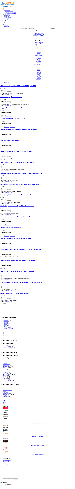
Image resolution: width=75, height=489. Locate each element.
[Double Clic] (3, 334)
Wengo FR (5, 377)
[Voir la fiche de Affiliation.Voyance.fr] (5, 441)
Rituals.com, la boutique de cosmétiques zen (18, 86)
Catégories (52, 28)
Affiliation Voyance (38, 45)
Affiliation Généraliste (39, 42)
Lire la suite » (12, 94)
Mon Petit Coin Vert (6, 349)
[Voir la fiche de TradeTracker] (5, 415)
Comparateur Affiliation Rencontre (37, 454)
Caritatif (38, 54)
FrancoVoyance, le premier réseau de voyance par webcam (18, 260)
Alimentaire (39, 47)
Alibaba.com (5, 358)
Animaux (38, 48)
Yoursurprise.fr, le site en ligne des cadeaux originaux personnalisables (21, 173)
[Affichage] (3, 332)
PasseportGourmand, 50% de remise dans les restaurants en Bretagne (21, 249)
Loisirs (38, 69)
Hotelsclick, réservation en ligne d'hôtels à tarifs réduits (17, 206)
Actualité (4, 462)
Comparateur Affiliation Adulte (37, 436)
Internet (38, 65)
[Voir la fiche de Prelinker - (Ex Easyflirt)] (5, 450)
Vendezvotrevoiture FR (7, 374)
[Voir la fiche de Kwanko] (5, 410)
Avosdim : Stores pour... (7, 345)
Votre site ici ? (5, 473)
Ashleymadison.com (6, 361)
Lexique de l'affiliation (7, 464)
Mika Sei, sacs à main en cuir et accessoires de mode (16, 151)
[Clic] (3, 333)
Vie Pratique (38, 79)
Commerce (39, 57)
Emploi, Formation (38, 58)
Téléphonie (39, 76)
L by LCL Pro (5, 360)
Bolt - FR (4, 376)
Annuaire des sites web (7, 468)
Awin (6, 20)
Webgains (7, 16)
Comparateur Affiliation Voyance (37, 445)
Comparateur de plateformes (10, 13)
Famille (38, 59)
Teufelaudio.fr (5, 389)
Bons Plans (39, 52)
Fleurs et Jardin (38, 61)
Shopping (38, 74)
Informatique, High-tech (38, 64)
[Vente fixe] (3, 336)
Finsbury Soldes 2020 (7, 348)
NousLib (4, 395)
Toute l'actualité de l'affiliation (10, 23)
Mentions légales (17, 486)
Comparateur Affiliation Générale (37, 423)
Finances (38, 60)
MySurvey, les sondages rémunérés (10, 227)
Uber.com (4, 391)
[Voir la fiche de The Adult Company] (5, 430)
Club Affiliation (6, 321)
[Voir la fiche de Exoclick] (5, 428)
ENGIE (4, 381)
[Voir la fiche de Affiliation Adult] (5, 426)
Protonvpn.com (5, 393)
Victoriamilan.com (6, 364)
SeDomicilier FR (6, 379)
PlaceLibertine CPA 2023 (7, 390)
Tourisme (38, 77)
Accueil (1, 82)
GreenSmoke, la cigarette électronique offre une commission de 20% (21, 282)
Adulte (4, 401)
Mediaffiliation (8, 17)
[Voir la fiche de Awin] (5, 406)
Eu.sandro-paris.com (6, 394)
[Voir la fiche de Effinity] (5, 412)
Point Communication (5, 486)
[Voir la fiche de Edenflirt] (5, 448)
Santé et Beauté (39, 73)
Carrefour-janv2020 (6, 346)
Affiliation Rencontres (39, 44)
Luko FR (4, 375)
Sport (39, 75)
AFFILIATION (7, 10)
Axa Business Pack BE (7, 380)
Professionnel (38, 71)
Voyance (38, 80)
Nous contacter (24, 486)
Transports (39, 78)
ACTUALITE (6, 14)
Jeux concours (38, 67)
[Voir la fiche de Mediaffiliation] (5, 417)
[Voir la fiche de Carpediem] (5, 432)
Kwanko (6, 19)
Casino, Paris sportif (38, 55)
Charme (38, 56)
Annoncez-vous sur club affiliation (9, 474)
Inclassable (39, 63)
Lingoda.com (5, 367)
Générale (4, 400)
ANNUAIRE (6, 26)
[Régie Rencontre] (3, 403)
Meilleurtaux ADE (6, 366)
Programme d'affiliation (7, 460)
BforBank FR (5, 372)
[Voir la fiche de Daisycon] (5, 419)
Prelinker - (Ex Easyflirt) (8, 328)
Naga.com (5, 357)
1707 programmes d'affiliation (6, 0)
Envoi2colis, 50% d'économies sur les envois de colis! (16, 195)
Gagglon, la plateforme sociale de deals (12, 108)
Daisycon (7, 18)
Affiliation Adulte (38, 43)
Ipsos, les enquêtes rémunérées (9, 140)
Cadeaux (38, 53)
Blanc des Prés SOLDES (7, 347)
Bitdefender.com (6, 396)
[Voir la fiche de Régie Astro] (5, 439)
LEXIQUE (6, 25)
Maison (38, 70)
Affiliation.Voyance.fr (7, 327)
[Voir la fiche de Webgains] (5, 408)
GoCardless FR (6, 373)
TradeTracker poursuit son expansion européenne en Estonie (18, 129)
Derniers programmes (9, 11)
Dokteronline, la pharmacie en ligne (11, 97)
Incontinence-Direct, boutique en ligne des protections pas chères (19, 184)
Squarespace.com (6, 359)
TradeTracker (7, 15)
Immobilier (39, 62)
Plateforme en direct (6, 461)
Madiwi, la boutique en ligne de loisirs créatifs (14, 293)
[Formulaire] (3, 335)
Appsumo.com (5, 387)
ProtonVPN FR (6, 386)
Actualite (6, 82)
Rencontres (39, 72)
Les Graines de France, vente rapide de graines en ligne (17, 162)
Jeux (39, 66)
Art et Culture (38, 49)
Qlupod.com (5, 363)
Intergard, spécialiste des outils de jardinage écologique (17, 217)
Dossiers (4, 463)
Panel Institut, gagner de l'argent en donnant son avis (16, 238)
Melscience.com (6, 365)
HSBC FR (5, 378)
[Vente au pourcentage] (3, 337)
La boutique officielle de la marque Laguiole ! (14, 118)
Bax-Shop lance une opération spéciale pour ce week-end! (17, 271)
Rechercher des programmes (10, 12)
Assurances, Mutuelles (39, 50)
